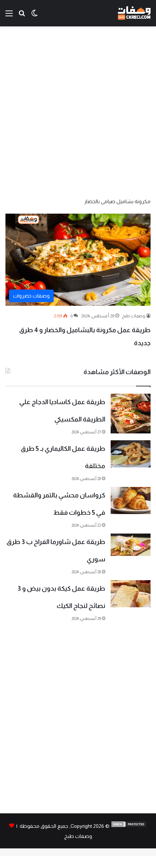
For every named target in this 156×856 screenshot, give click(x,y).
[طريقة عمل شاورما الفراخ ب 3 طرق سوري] (131, 545)
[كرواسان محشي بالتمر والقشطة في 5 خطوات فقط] (131, 500)
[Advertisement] (78, 111)
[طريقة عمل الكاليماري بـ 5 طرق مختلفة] (131, 453)
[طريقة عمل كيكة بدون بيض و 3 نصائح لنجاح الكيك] (131, 593)
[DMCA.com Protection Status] (129, 826)
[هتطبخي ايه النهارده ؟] (21, 16)
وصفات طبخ (133, 315)
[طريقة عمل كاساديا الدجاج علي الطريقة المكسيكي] (131, 413)
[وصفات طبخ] (134, 13)
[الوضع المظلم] (34, 16)
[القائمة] (9, 16)
